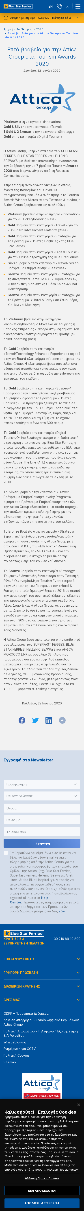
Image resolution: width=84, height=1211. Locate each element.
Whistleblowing (15, 1042)
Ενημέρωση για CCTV (20, 1049)
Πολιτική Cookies (17, 1055)
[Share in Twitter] (35, 720)
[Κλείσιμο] (79, 1105)
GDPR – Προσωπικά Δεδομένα (26, 1013)
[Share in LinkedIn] (48, 720)
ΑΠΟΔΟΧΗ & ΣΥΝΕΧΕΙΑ (41, 1203)
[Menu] (77, 6)
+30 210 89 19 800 (66, 939)
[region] (42, 1155)
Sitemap (10, 1062)
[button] (42, 784)
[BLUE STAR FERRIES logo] (18, 6)
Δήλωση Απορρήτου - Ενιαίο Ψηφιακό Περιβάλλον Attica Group (41, 1022)
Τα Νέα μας (24, 29)
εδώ (62, 911)
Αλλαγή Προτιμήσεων (42, 1178)
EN (51, 6)
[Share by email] (62, 720)
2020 (39, 29)
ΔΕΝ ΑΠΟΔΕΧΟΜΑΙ (42, 1190)
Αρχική (8, 29)
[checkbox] (6, 853)
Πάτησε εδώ (61, 18)
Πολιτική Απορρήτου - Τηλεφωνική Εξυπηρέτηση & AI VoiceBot (41, 1033)
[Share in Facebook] (22, 720)
